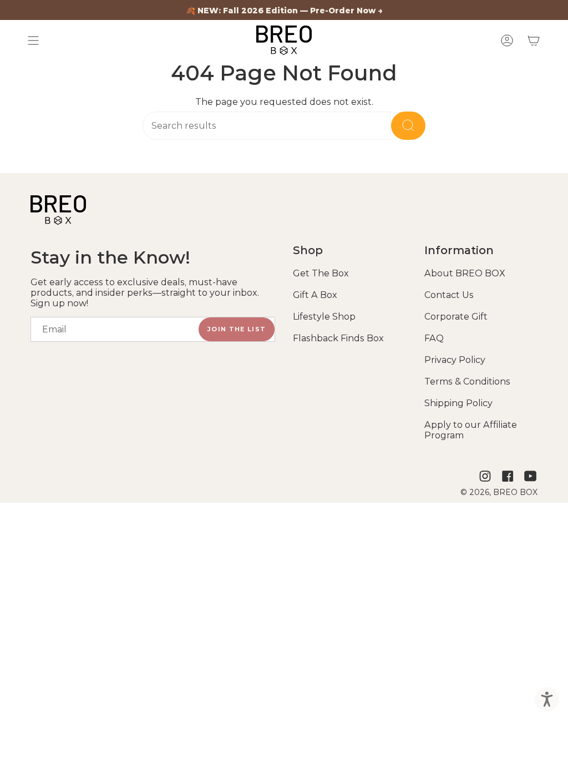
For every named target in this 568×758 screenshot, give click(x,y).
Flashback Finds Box (338, 338)
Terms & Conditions (467, 381)
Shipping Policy (458, 403)
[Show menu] (33, 40)
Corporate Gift (456, 316)
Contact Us (449, 295)
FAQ (434, 338)
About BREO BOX (464, 273)
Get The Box (321, 273)
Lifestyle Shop (324, 316)
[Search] (408, 126)
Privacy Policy (454, 360)
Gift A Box (315, 295)
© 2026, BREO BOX (498, 492)
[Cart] (533, 40)
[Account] (507, 40)
